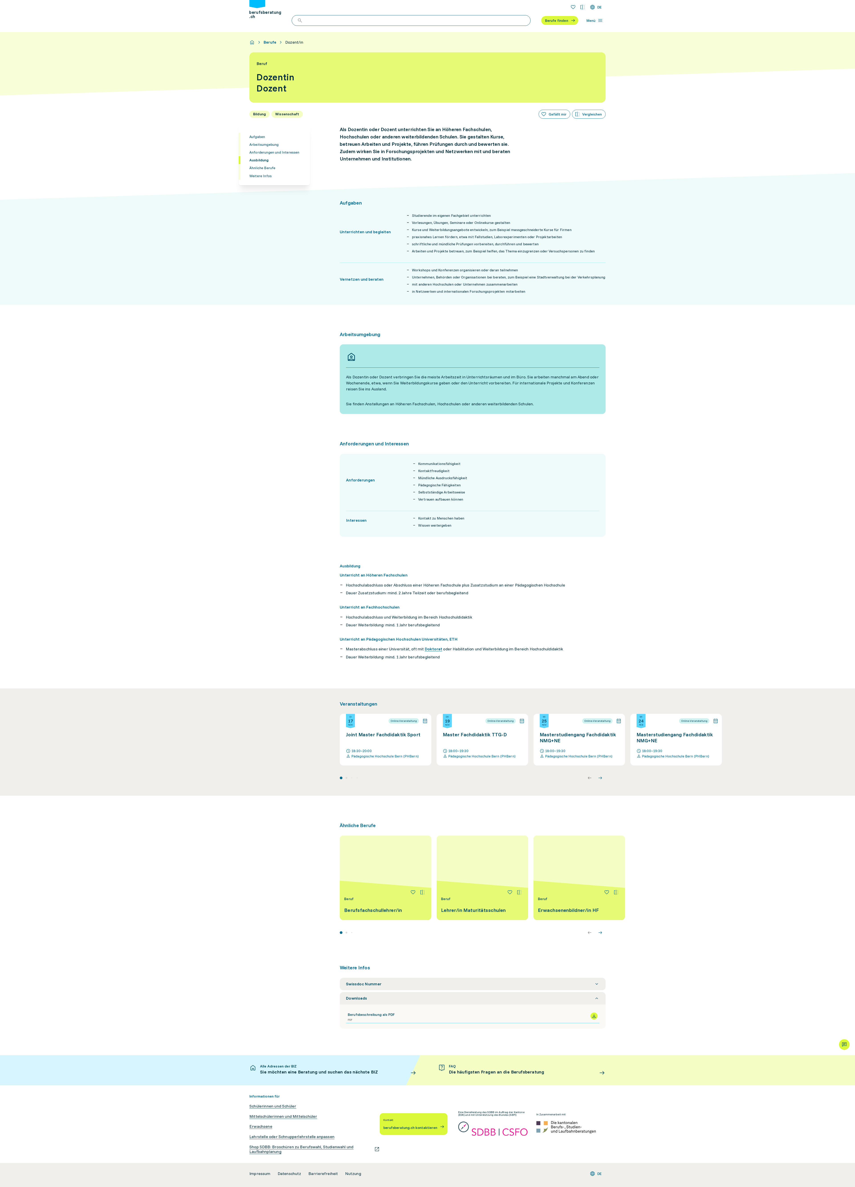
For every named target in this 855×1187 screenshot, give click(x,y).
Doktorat (433, 648)
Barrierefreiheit (323, 1173)
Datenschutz (289, 1173)
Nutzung (353, 1173)
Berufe (270, 42)
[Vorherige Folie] (589, 778)
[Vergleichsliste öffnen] (582, 7)
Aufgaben (257, 136)
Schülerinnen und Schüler (272, 1106)
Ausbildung (259, 160)
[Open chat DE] (844, 1044)
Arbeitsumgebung (264, 144)
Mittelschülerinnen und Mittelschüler (283, 1116)
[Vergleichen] (422, 892)
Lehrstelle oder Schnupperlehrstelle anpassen (291, 1136)
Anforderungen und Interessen (274, 152)
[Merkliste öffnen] (573, 7)
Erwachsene (260, 1126)
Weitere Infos (260, 176)
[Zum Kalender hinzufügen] (425, 720)
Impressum (260, 1173)
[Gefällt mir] (413, 892)
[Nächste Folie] (600, 778)
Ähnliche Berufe (262, 168)
